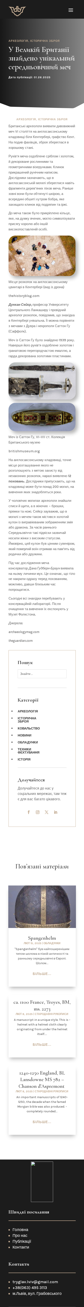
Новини (24, 735)
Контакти (21, 1247)
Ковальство (29, 728)
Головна (20, 1229)
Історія (24, 759)
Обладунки (28, 742)
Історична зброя (45, 40)
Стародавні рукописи (51, 1014)
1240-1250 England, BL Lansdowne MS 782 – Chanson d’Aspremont (42, 1079)
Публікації (22, 1241)
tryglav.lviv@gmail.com (36, 1281)
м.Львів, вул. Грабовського (37, 1293)
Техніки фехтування (28, 751)
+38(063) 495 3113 (30, 1287)
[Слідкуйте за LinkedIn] (55, 812)
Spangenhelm (42, 938)
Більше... (42, 974)
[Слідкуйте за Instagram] (37, 812)
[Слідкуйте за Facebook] (28, 812)
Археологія (18, 40)
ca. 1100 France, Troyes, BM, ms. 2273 (42, 1005)
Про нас (20, 1235)
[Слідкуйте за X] (46, 812)
